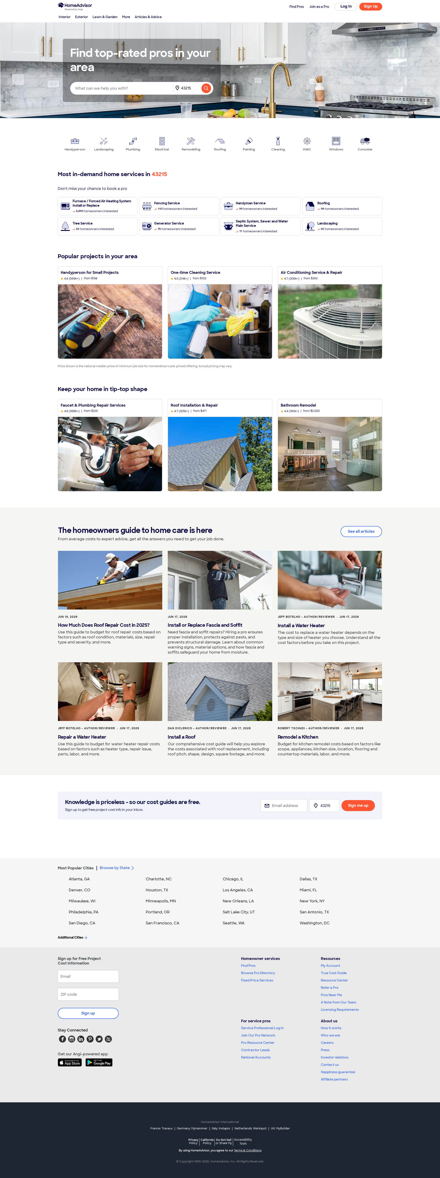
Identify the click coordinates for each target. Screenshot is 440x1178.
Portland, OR (158, 912)
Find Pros (248, 966)
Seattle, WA (234, 923)
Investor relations (335, 1057)
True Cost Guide (334, 973)
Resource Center (334, 980)
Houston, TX (157, 890)
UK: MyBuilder (280, 1128)
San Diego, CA (82, 923)
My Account (330, 966)
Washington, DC (315, 923)
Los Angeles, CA (238, 890)
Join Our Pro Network (258, 1035)
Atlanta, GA (79, 879)
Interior (65, 17)
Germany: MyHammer (192, 1128)
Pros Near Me (331, 995)
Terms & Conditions (247, 1150)
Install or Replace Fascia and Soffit (205, 625)
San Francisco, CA (162, 923)
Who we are (330, 1035)
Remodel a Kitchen (298, 737)
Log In (346, 6)
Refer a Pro (329, 988)
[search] (206, 88)
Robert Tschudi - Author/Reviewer (308, 728)
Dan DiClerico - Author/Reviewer (197, 728)
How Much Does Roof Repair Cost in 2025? (104, 625)
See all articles (361, 531)
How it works (331, 1028)
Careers (327, 1043)
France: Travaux (161, 1128)
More (126, 17)
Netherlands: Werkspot (250, 1128)
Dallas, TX (308, 879)
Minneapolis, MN (161, 901)
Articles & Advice (148, 17)
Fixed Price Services (257, 980)
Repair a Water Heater (82, 737)
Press (325, 1050)
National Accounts (256, 1057)
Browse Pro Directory (258, 973)
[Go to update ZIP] (178, 88)
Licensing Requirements (340, 1010)
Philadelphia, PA (84, 912)
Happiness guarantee (338, 1072)
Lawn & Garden (105, 17)
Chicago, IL (233, 879)
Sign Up (371, 6)
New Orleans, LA (238, 901)
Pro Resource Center (258, 1043)
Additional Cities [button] (70, 937)
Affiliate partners (334, 1079)
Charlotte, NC (159, 879)
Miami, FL (308, 890)
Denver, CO (79, 890)
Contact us (330, 1065)
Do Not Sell (224, 1141)
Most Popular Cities (76, 868)
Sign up (88, 1013)
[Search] (206, 88)
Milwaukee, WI (82, 901)
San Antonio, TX (314, 912)
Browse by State (115, 867)
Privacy (193, 1141)
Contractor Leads (255, 1050)
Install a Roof (181, 737)
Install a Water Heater (301, 625)
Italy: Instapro (221, 1128)
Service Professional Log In (262, 1028)
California (207, 1141)
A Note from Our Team (338, 1002)
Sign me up (358, 805)
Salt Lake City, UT (239, 912)
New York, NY (312, 901)
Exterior (81, 17)
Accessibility (243, 1141)
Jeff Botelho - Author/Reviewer (306, 617)
